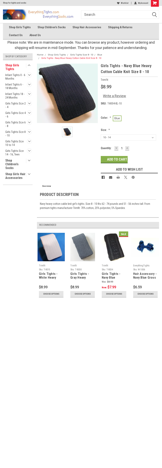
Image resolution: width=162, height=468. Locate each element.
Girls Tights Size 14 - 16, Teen (14, 152)
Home (40, 55)
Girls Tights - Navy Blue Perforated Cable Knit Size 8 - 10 (114, 276)
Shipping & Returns (120, 27)
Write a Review (114, 96)
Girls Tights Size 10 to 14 (14, 143)
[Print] (118, 177)
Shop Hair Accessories (87, 27)
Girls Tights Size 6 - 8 (15, 124)
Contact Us (16, 35)
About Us (35, 35)
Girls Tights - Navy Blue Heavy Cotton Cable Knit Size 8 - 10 (71, 58)
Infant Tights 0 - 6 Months (15, 76)
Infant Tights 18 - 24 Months (15, 95)
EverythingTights (141, 265)
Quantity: (106, 148)
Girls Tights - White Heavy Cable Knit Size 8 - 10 (51, 276)
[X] (125, 177)
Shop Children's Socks (52, 27)
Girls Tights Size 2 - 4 (15, 105)
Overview (46, 186)
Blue (99, 55)
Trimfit (42, 265)
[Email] (110, 177)
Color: (106, 117)
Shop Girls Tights (20, 27)
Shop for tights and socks (14, 3)
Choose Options (51, 294)
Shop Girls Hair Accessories (15, 176)
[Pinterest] (133, 177)
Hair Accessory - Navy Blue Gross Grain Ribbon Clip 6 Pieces (145, 276)
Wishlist (124, 3)
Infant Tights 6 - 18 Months (14, 86)
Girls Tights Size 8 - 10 (15, 133)
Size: (105, 130)
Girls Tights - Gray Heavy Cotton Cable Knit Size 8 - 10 (80, 276)
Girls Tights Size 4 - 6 (15, 114)
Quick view (145, 259)
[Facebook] (103, 177)
